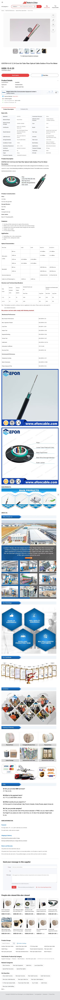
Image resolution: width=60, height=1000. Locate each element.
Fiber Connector (6, 965)
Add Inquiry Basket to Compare (30, 56)
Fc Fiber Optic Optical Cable (9, 983)
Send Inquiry (15, 75)
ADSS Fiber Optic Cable (49, 946)
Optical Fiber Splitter (21, 969)
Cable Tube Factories (45, 976)
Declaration (45, 994)
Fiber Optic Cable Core (23, 979)
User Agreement (38, 994)
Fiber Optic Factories (20, 976)
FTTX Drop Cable (34, 946)
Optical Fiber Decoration (8, 969)
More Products (47, 951)
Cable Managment (20, 949)
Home (2, 10)
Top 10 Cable (35, 983)
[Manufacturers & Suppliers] (30, 2)
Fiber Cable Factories (33, 976)
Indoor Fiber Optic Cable (21, 946)
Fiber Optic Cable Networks (9, 979)
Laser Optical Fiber (38, 965)
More (2, 989)
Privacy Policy (52, 994)
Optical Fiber (30, 10)
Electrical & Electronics (9, 10)
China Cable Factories (8, 976)
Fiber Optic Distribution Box (22, 951)
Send (14, 887)
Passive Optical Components (36, 949)
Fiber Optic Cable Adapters (37, 979)
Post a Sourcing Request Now (43, 887)
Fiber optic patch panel (6, 951)
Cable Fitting (4, 949)
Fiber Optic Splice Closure (35, 951)
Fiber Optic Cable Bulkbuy (8, 986)
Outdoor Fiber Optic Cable (7, 946)
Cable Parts (28, 965)
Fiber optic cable (48, 949)
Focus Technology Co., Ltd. (20, 994)
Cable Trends (44, 983)
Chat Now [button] (45, 75)
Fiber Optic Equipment (18, 965)
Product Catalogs (22, 943)
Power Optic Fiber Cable (23, 983)
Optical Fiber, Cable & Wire (21, 10)
